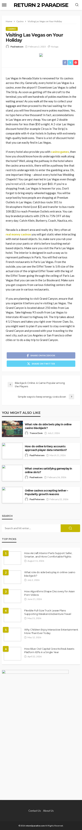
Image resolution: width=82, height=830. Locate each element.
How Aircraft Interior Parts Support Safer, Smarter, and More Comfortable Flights (48, 555)
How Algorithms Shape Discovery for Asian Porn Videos (49, 593)
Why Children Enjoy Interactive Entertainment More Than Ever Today (51, 631)
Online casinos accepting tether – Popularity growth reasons (46, 492)
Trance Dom (36, 433)
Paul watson (16, 46)
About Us (48, 810)
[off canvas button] (4, 5)
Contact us (34, 810)
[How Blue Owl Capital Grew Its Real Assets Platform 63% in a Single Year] (12, 653)
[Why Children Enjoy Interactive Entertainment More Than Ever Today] (12, 634)
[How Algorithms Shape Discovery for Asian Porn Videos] (12, 596)
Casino (12, 29)
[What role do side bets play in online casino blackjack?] (12, 577)
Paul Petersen (37, 455)
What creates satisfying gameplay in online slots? (48, 470)
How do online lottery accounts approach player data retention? (46, 448)
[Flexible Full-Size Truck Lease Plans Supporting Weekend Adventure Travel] (12, 615)
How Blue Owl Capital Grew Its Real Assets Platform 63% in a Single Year (49, 650)
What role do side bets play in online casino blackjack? (48, 426)
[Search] (77, 5)
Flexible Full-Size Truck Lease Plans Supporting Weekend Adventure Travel (47, 612)
